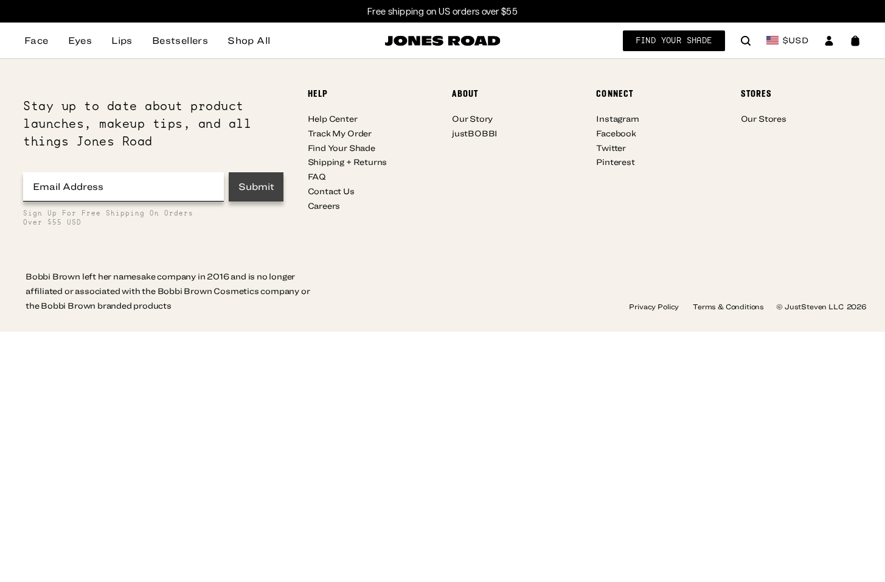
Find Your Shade (674, 40)
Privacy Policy (655, 306)
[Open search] (746, 42)
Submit (256, 186)
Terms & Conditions (728, 306)
